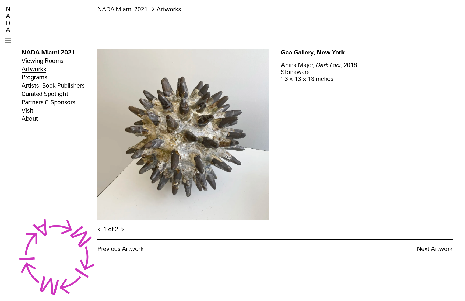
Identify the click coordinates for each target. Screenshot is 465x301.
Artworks (34, 69)
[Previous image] (100, 229)
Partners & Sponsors (48, 102)
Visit (27, 110)
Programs (34, 77)
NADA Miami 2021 (48, 52)
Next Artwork (435, 248)
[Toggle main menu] (8, 40)
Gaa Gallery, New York (313, 52)
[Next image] (122, 229)
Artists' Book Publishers (53, 85)
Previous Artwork (120, 248)
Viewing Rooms (43, 60)
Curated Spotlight (45, 94)
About (30, 118)
